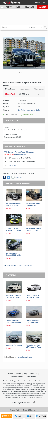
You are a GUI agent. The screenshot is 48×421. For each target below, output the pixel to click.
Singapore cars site (8, 387)
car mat (16, 385)
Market (42, 7)
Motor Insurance (17, 377)
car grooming (22, 383)
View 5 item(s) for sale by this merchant (19, 265)
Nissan (4, 391)
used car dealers (32, 393)
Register (37, 2)
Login (43, 2)
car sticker (15, 397)
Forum (9, 7)
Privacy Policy (15, 410)
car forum (24, 381)
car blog (7, 395)
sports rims (10, 383)
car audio (23, 393)
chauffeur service (37, 397)
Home (10, 373)
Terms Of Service (29, 410)
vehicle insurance (15, 395)
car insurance (22, 397)
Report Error (19, 177)
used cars (26, 387)
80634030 (12, 165)
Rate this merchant (20, 154)
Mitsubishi (32, 391)
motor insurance (25, 385)
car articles (39, 387)
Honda (42, 389)
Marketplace (31, 377)
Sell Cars (29, 7)
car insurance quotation (27, 395)
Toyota (38, 389)
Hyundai (15, 391)
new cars (32, 387)
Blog (17, 7)
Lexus (27, 391)
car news (12, 389)
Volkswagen (21, 391)
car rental (17, 393)
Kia (11, 391)
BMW (38, 391)
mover (29, 397)
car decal (36, 383)
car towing (11, 385)
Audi (8, 391)
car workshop (41, 393)
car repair (30, 383)
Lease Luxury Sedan (33, 110)
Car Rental (21, 110)
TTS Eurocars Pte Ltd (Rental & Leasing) (19, 152)
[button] (43, 53)
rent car (16, 383)
